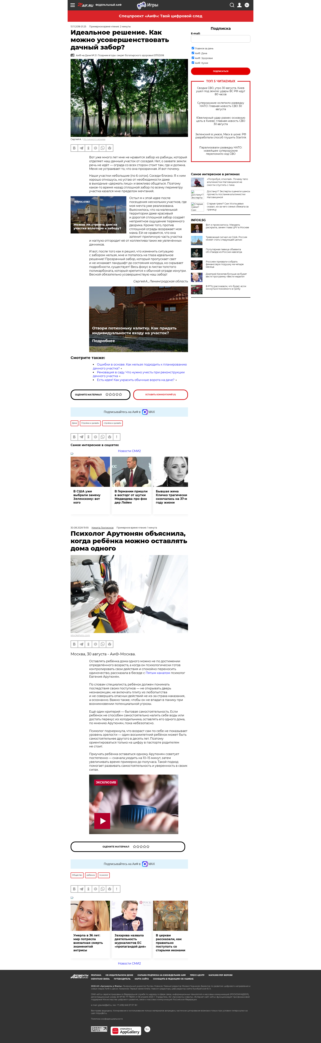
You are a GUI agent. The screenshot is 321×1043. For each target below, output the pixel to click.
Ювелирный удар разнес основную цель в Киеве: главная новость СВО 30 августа (220, 121)
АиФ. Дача (201, 53)
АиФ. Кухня (201, 63)
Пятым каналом (158, 673)
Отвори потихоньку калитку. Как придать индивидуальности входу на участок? (134, 330)
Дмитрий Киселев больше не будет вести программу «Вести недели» (226, 275)
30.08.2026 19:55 (80, 527)
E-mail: (195, 33)
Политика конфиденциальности (107, 1019)
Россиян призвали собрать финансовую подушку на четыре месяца (225, 264)
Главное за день (204, 48)
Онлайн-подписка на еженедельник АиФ (161, 975)
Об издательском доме (119, 975)
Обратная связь (100, 979)
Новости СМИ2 (129, 451)
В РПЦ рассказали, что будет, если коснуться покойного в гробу (226, 287)
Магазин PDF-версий (220, 975)
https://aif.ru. (101, 1013)
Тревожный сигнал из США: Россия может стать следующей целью (226, 238)
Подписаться (220, 71)
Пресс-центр (197, 975)
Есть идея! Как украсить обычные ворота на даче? (135, 380)
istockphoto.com (80, 635)
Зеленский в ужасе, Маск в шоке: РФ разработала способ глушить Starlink (220, 136)
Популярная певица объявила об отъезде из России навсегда (224, 250)
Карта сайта (142, 979)
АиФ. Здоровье (204, 58)
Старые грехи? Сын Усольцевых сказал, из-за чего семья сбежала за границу (228, 206)
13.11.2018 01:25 (78, 26)
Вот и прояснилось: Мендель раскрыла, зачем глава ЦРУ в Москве (227, 226)
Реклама (96, 975)
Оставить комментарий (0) (160, 394)
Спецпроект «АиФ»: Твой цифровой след (160, 16)
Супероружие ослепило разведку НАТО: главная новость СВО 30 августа (220, 106)
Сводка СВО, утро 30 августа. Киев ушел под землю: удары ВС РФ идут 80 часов (220, 91)
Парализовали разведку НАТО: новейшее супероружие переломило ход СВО (220, 151)
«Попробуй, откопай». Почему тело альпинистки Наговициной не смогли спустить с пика (227, 182)
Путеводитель (122, 979)
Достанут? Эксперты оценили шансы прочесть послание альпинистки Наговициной (228, 194)
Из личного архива (94, 139)
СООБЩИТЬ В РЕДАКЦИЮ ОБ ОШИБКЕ (173, 979)
